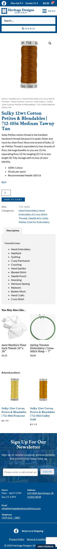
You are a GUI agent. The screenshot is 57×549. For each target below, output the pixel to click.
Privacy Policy (16, 539)
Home (4, 99)
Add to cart (13, 199)
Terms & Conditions (37, 539)
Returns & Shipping (32, 530)
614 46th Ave (34, 492)
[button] (47, 11)
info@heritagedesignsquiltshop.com (21, 508)
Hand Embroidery (28, 210)
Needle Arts (15, 99)
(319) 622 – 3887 (11, 517)
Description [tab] (12, 230)
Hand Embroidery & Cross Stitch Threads (33, 214)
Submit (47, 471)
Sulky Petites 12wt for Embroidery (28, 101)
